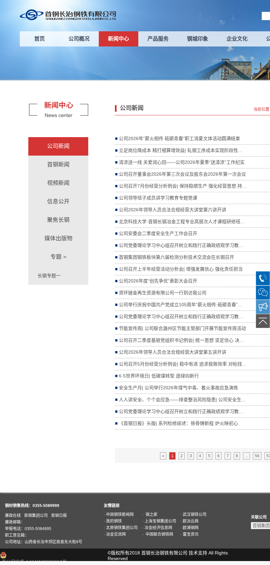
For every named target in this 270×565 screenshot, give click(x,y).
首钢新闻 (58, 165)
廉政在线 (13, 515)
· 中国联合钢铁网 (157, 534)
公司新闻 (58, 146)
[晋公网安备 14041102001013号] (36, 555)
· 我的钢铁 (113, 521)
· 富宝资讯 (189, 534)
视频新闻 (58, 183)
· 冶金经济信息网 (157, 527)
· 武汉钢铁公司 (193, 514)
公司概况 (79, 39)
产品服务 (158, 39)
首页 (39, 39)
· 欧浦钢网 (189, 527)
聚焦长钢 (58, 220)
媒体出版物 (58, 238)
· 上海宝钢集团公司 (159, 521)
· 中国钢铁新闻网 (119, 514)
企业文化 (237, 39)
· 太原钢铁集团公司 (121, 527)
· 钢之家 (149, 514)
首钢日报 (59, 515)
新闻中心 (118, 39)
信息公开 (58, 201)
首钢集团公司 (36, 515)
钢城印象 (197, 39)
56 (257, 456)
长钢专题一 (49, 275)
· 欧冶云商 (189, 521)
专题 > (58, 257)
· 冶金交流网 (115, 534)
